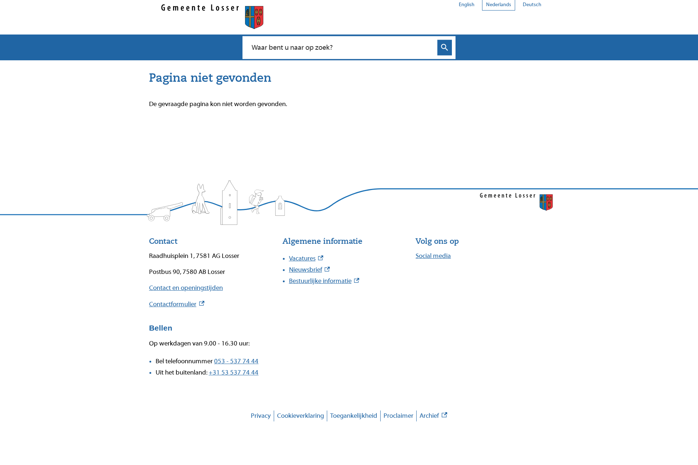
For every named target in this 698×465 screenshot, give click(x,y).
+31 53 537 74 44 (233, 372)
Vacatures (306, 258)
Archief (433, 417)
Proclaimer (398, 416)
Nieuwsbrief (309, 270)
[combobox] (341, 47)
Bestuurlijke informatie (324, 281)
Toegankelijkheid (353, 416)
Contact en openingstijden (186, 288)
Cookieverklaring (300, 416)
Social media (433, 256)
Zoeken (444, 47)
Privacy (261, 416)
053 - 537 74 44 (236, 361)
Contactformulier (176, 304)
